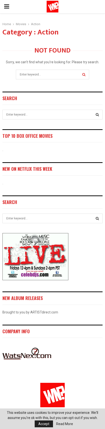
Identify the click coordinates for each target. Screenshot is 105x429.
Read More (64, 424)
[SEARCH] (97, 114)
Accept (43, 424)
